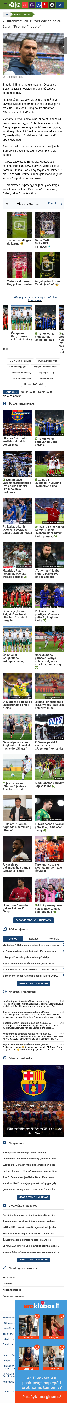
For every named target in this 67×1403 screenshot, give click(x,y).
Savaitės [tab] (34, 938)
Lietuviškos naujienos (13, 1328)
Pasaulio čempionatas (14, 1355)
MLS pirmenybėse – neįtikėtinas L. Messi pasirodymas (32, 951)
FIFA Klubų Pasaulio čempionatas (13, 1375)
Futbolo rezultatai (11, 1344)
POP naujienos (10, 1323)
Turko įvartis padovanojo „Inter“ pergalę (24, 1152)
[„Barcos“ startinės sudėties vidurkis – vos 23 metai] (33, 1100)
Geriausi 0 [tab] (11, 392)
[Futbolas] (6, 14)
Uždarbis (7, 1283)
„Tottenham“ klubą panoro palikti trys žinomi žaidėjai (31, 945)
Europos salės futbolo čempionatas (13, 1367)
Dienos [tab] (13, 938)
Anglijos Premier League (46, 367)
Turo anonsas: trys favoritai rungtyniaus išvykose (29, 1221)
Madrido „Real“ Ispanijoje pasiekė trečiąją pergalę (29, 1023)
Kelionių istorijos (12, 1290)
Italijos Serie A (47, 378)
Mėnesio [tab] (54, 938)
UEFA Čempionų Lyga (20, 361)
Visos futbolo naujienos (33, 920)
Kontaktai (9, 1391)
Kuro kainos (9, 1277)
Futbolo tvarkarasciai (13, 1339)
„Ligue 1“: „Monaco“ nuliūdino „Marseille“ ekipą (29, 1165)
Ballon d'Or (8, 1333)
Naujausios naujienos (13, 1317)
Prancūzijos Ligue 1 (22, 378)
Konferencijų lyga (18, 367)
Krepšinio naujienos (13, 1296)
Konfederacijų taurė (12, 1381)
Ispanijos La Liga (47, 372)
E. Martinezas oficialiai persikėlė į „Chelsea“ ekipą (30, 969)
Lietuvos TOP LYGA (33, 384)
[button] (5, 5)
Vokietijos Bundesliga (21, 372)
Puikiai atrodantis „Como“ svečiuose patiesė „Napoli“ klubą (35, 1171)
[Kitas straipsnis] (62, 45)
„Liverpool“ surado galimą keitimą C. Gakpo (26, 957)
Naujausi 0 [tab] (28, 392)
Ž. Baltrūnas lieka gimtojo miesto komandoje (27, 1239)
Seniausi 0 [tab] (45, 392)
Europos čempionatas (13, 1360)
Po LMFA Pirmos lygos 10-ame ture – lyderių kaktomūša (33, 1233)
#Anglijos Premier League (30, 297)
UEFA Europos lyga (47, 361)
